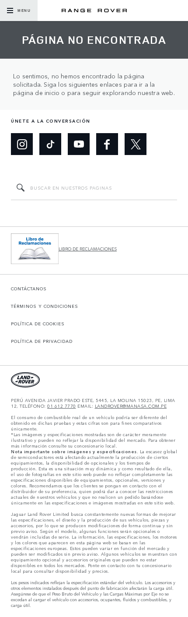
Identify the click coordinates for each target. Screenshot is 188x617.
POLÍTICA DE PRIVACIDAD (42, 341)
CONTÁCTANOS (29, 289)
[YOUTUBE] (79, 144)
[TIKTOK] (50, 144)
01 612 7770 (61, 406)
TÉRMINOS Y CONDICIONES (44, 306)
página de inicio (36, 92)
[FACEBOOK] (107, 144)
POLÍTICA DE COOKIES (38, 324)
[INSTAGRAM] (22, 144)
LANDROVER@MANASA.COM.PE (131, 406)
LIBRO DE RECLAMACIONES (88, 249)
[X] (135, 144)
